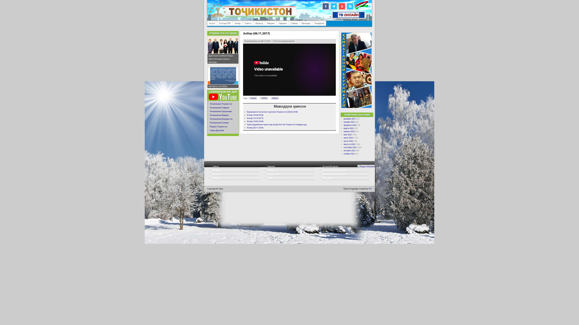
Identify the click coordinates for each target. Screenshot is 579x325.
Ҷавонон (283, 23)
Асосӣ (212, 23)
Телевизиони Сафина (219, 108)
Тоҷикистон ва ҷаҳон (223, 33)
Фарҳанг (271, 23)
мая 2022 (348, 134)
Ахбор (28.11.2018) (255, 128)
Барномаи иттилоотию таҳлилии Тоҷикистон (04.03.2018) (272, 112)
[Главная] (253, 17)
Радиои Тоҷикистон (218, 126)
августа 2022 (349, 144)
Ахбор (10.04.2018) (255, 115)
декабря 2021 (350, 119)
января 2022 (349, 122)
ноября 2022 (349, 154)
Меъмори (306, 23)
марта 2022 (349, 128)
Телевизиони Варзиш (219, 115)
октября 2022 (349, 150)
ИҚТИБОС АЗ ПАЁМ (218, 86)
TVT (370, 189)
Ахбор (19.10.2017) (255, 118)
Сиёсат (248, 23)
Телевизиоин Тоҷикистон (221, 104)
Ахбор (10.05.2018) (255, 121)
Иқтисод (259, 23)
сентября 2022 (350, 147)
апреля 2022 (349, 131)
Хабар (253, 98)
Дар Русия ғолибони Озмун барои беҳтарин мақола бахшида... (221, 59)
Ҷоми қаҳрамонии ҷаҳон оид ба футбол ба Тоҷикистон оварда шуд (277, 124)
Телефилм (319, 23)
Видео (275, 98)
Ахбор (237, 23)
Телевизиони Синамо (219, 123)
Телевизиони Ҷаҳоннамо (221, 111)
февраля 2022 (350, 125)
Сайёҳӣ (294, 23)
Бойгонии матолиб (357, 114)
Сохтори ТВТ (225, 23)
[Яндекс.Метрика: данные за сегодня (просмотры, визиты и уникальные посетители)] (366, 166)
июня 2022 (348, 138)
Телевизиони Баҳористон (221, 119)
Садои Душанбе (217, 130)
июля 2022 (348, 141)
